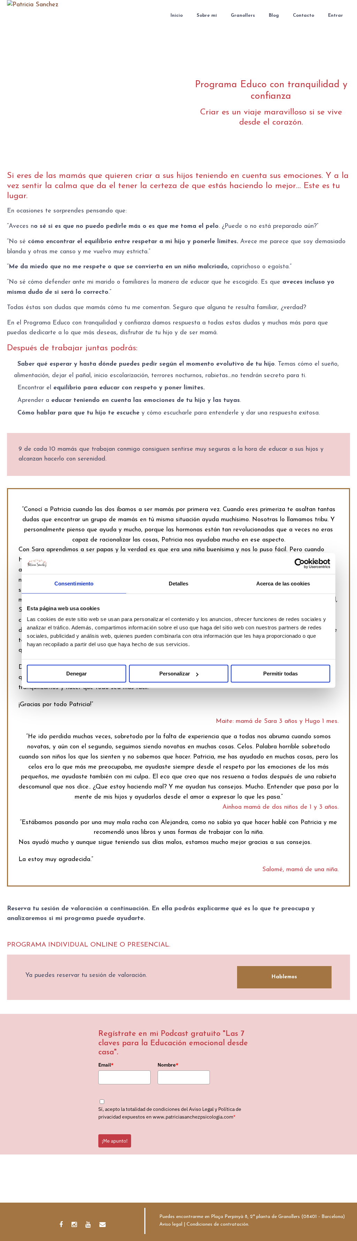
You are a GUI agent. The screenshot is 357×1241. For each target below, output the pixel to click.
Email (106, 1065)
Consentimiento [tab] (73, 583)
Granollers (243, 15)
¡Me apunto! (115, 1141)
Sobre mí (207, 15)
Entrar (335, 15)
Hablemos (284, 977)
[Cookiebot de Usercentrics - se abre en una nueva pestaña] (299, 563)
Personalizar (174, 673)
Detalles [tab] (179, 583)
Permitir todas (280, 673)
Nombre (168, 1065)
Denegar (76, 673)
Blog (274, 15)
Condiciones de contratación (217, 1224)
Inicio (176, 15)
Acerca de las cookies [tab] (283, 583)
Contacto (303, 15)
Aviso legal (170, 1224)
